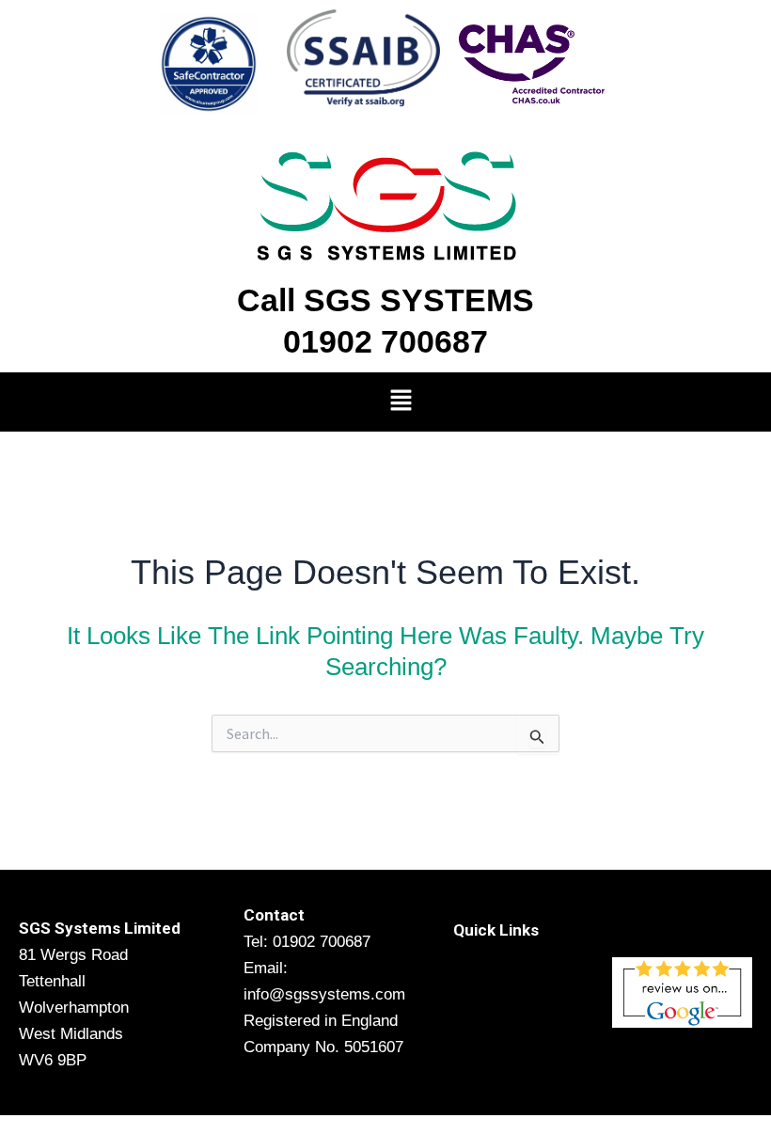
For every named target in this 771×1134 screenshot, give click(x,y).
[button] (400, 402)
